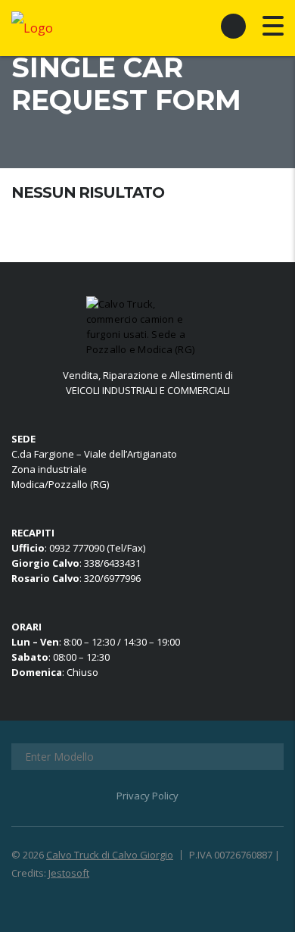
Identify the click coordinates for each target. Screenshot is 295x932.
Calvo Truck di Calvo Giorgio (109, 855)
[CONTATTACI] (233, 25)
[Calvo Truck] (147, 326)
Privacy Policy (147, 795)
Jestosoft (68, 873)
